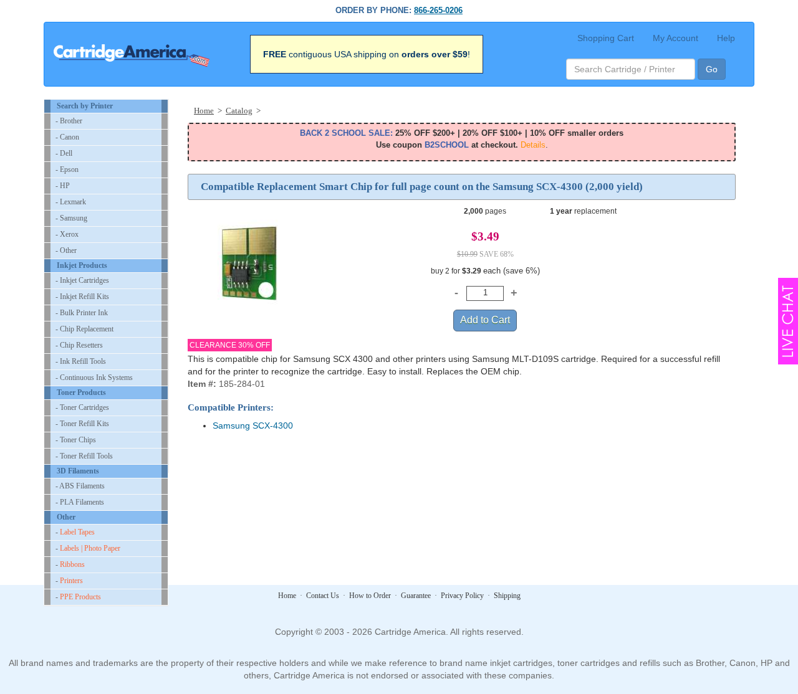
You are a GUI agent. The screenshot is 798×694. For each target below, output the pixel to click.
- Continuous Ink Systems (94, 377)
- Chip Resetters (79, 345)
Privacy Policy (462, 595)
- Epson (67, 169)
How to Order (370, 595)
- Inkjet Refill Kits (82, 296)
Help (726, 38)
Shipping (507, 595)
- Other (66, 250)
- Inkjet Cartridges (82, 280)
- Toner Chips (75, 439)
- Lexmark (70, 201)
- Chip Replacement (84, 329)
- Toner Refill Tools (84, 456)
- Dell (63, 153)
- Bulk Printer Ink (81, 312)
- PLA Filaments (79, 502)
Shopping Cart (605, 38)
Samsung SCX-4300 (253, 425)
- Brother (68, 120)
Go (712, 69)
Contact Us (322, 595)
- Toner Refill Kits (82, 423)
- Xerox (67, 234)
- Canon (67, 137)
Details (533, 145)
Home (287, 595)
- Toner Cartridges (82, 407)
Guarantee (416, 595)
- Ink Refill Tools (80, 361)
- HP (62, 185)
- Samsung (71, 218)
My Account (675, 38)
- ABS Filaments (80, 486)
